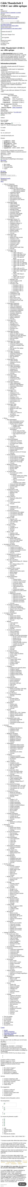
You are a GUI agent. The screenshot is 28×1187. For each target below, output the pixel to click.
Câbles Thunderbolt (17, 107)
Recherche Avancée (5, 178)
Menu (2, 181)
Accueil (6, 1030)
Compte (3, 1027)
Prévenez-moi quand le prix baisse (9, 18)
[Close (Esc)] (1, 1184)
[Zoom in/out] (6, 1184)
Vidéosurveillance (11, 1162)
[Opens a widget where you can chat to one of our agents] (22, 1184)
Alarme (19, 1162)
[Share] (2, 1184)
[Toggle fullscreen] (4, 1184)
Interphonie (14, 1163)
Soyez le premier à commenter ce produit (11, 12)
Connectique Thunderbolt (10, 1033)
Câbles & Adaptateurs (9, 1031)
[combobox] (8, 175)
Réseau (20, 1163)
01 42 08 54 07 (17, 112)
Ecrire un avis (4, 110)
